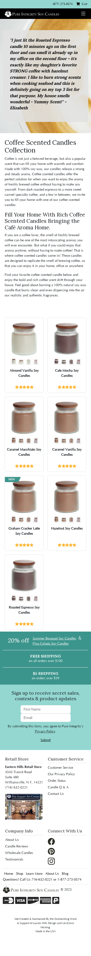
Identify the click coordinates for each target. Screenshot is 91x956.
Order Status (57, 781)
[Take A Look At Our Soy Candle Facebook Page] (51, 841)
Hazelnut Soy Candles (67, 528)
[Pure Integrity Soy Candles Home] (32, 13)
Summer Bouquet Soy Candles (54, 638)
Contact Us (56, 794)
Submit (46, 740)
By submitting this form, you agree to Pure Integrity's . (45, 729)
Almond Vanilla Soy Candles (24, 373)
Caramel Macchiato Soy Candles (24, 452)
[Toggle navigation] (83, 14)
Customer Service (60, 768)
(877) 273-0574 (62, 4)
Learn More (34, 874)
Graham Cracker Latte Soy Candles (24, 531)
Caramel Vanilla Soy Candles (67, 452)
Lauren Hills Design (44, 923)
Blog (65, 874)
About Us (12, 840)
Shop (19, 874)
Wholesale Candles (19, 853)
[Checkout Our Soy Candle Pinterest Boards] (51, 851)
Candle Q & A (58, 787)
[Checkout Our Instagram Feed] (51, 861)
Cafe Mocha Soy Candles (67, 373)
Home (8, 874)
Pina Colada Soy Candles (51, 644)
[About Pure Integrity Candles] (23, 807)
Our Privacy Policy (61, 774)
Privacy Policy (45, 731)
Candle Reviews (16, 846)
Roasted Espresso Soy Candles (24, 610)
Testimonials (14, 859)
